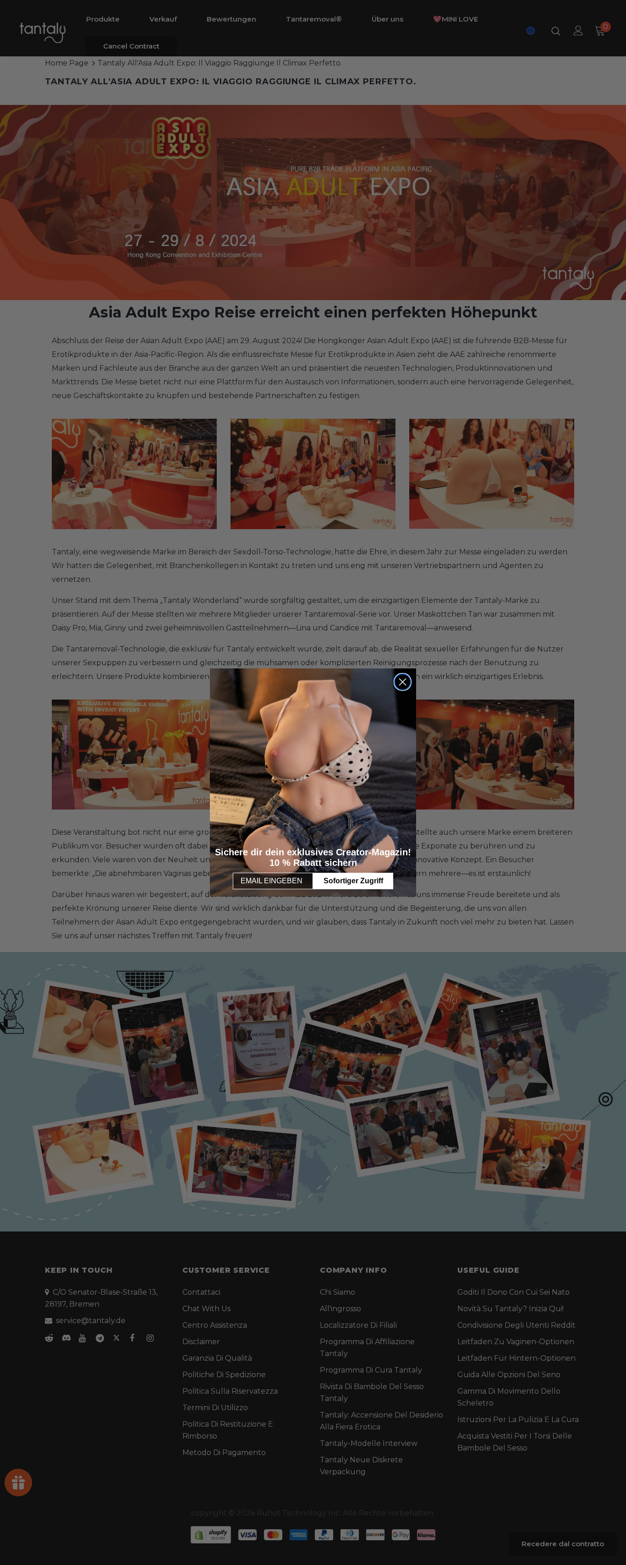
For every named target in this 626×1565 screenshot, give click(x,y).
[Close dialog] (403, 682)
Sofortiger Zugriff (353, 881)
